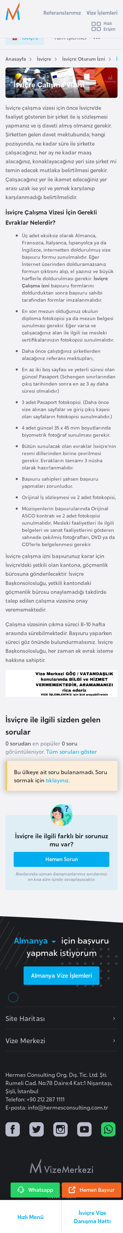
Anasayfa (15, 58)
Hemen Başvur (97, 1189)
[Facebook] (12, 1130)
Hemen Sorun (61, 859)
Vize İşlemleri (102, 12)
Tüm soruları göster (71, 751)
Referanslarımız (62, 12)
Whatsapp (40, 1189)
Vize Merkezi (25, 1040)
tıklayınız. (58, 780)
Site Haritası (25, 1018)
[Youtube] (84, 1130)
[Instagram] (60, 1130)
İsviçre (44, 58)
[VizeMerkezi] (61, 1165)
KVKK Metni (61, 1196)
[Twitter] (36, 1130)
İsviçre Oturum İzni (83, 58)
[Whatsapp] (108, 1130)
